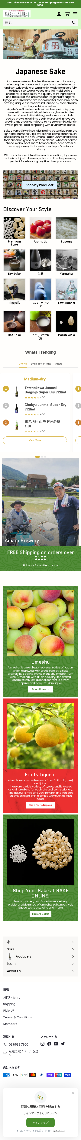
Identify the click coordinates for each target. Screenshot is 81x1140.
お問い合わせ (12, 997)
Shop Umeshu (42, 689)
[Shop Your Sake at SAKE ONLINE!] (40, 852)
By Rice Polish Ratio (41, 363)
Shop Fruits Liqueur (40, 805)
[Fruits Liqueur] (40, 736)
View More (35, 440)
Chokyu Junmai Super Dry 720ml (45, 406)
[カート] (67, 13)
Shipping (9, 1004)
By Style (23, 363)
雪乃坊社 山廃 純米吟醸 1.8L (42, 423)
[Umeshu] (40, 623)
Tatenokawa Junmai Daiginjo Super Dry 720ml (45, 390)
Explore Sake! (40, 914)
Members (10, 1024)
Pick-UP (8, 1010)
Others (58, 363)
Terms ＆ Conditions (17, 1017)
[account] (59, 13)
